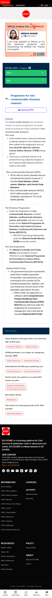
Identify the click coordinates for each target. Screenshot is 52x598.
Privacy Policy (31, 548)
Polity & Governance (13, 361)
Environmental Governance (16, 389)
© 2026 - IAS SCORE (17, 586)
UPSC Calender (6, 521)
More (46, 595)
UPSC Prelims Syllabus (9, 495)
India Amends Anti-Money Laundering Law (24, 366)
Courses (5, 595)
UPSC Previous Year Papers (11, 504)
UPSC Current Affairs (8, 512)
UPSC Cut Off (6, 508)
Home (26, 595)
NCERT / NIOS (6, 548)
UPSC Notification (7, 525)
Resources (36, 595)
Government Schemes (31, 361)
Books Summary (6, 569)
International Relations (14, 347)
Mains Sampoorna (7, 561)
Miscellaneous (12, 400)
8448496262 (20, 5)
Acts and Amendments (32, 371)
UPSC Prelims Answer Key (10, 530)
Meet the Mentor (31, 494)
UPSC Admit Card (7, 517)
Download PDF (27, 110)
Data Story (4, 565)
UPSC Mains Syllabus (9, 491)
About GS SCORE (32, 560)
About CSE (5, 552)
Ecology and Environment (15, 385)
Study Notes (15, 595)
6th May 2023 (11, 68)
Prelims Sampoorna (8, 556)
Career (28, 564)
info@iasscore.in (7, 5)
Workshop (29, 498)
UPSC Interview (6, 500)
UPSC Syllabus (6, 487)
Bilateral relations (32, 347)
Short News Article (13, 395)
